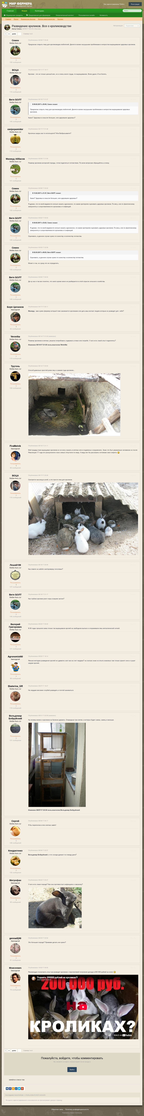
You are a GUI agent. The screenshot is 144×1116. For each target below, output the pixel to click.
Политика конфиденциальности (77, 1109)
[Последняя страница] (19, 33)
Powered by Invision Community (72, 1113)
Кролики (38, 29)
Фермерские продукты (14, 15)
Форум (24, 10)
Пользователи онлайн (86, 15)
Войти (72, 1069)
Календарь (39, 10)
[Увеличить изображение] (74, 404)
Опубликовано (38, 40)
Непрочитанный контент (65, 15)
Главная (10, 10)
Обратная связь (57, 1109)
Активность (103, 15)
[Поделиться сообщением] (138, 40)
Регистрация (135, 4)
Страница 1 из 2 (28, 34)
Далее (14, 34)
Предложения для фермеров (39, 15)
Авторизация (118, 25)
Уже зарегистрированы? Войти (114, 4)
